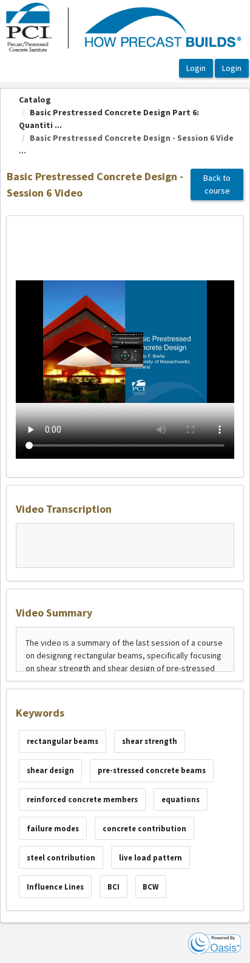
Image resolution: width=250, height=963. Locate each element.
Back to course (217, 184)
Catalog (35, 99)
